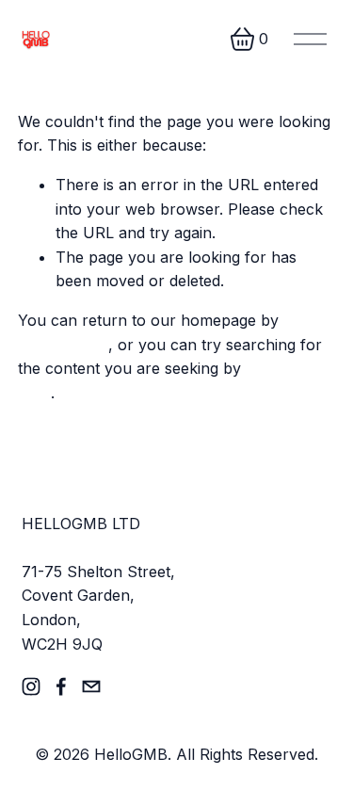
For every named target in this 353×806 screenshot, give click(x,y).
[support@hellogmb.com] (91, 686)
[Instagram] (31, 686)
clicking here (63, 344)
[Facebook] (61, 686)
